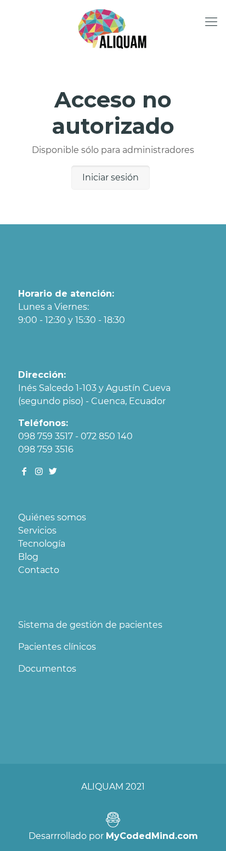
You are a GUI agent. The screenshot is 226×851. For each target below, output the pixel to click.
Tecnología (41, 543)
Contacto (38, 570)
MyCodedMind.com (152, 836)
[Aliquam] (113, 27)
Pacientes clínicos (57, 647)
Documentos (47, 668)
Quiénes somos (52, 517)
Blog (28, 557)
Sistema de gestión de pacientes (90, 625)
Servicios (37, 530)
